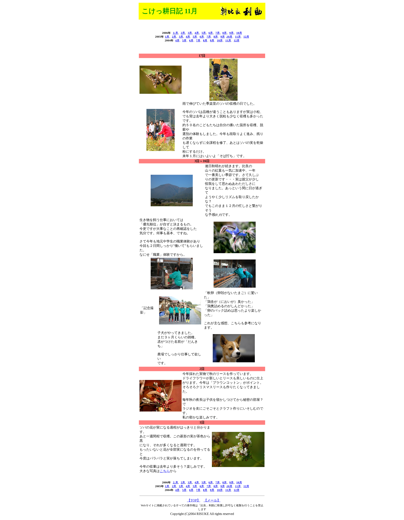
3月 (190, 32)
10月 (239, 32)
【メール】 (212, 500)
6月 (211, 32)
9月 (231, 32)
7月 (217, 32)
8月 (224, 32)
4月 (197, 32)
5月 (204, 32)
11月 (238, 36)
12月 (236, 40)
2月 (183, 32)
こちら (165, 471)
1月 (167, 36)
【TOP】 (193, 500)
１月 (175, 32)
